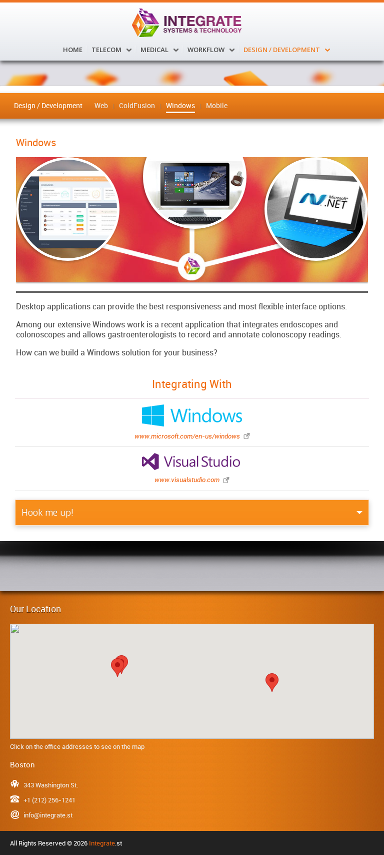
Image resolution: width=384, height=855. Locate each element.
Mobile (217, 105)
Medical (154, 49)
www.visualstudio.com (187, 480)
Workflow (206, 49)
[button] (117, 667)
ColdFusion (137, 105)
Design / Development (282, 49)
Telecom (107, 49)
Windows (180, 105)
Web (101, 105)
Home (72, 49)
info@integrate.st (48, 814)
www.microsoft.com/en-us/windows (187, 436)
